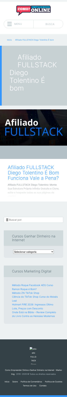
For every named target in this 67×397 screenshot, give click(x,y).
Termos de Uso (29, 385)
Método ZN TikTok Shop (25, 292)
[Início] (33, 355)
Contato (43, 385)
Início (7, 381)
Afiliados (31, 153)
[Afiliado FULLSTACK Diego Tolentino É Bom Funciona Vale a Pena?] (33, 127)
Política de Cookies (53, 381)
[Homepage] (33, 11)
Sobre (15, 381)
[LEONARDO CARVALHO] (40, 152)
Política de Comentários (31, 381)
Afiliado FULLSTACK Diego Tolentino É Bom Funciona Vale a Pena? (33, 172)
